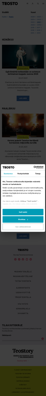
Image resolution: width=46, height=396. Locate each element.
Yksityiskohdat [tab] (23, 173)
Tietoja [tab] (38, 173)
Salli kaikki (23, 212)
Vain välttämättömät (23, 227)
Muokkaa (21, 219)
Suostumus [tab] (8, 173)
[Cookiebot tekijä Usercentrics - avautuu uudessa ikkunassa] (33, 167)
